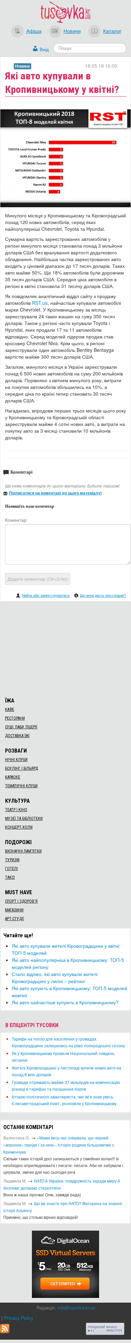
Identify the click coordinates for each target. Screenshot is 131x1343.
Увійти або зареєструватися (46, 595)
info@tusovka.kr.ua (76, 1307)
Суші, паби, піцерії (21, 727)
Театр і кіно (16, 809)
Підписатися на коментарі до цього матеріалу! (55, 493)
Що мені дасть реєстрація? (103, 595)
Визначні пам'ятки (23, 851)
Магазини (14, 910)
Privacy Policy (18, 1317)
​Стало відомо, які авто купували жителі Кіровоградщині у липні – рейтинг (54, 977)
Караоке (12, 777)
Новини (72, 30)
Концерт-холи (19, 827)
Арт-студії (14, 918)
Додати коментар (37, 578)
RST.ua (40, 302)
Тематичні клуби (21, 786)
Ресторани (15, 718)
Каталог (112, 30)
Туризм (12, 860)
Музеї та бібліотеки (24, 818)
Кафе (9, 709)
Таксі (10, 877)
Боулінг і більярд (21, 768)
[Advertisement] (65, 648)
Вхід (44, 49)
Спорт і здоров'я (21, 901)
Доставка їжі (17, 735)
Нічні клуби (16, 759)
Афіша (33, 30)
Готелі (11, 868)
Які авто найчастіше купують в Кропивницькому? (65, 1002)
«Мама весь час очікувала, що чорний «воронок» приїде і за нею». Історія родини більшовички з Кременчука (58, 1145)
